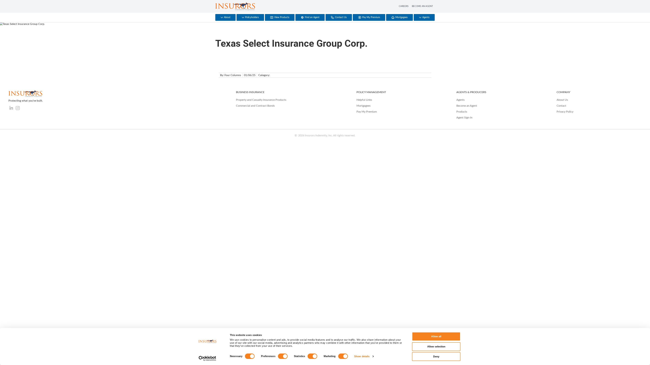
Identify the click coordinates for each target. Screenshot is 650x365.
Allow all (436, 336)
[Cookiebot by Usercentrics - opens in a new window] (207, 358)
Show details (362, 356)
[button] (225, 17)
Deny (436, 356)
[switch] (283, 356)
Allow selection (436, 346)
